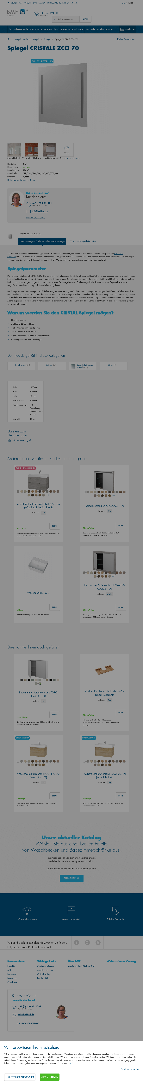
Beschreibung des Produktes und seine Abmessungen (43, 241)
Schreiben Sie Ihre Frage (28, 1023)
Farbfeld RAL (42, 978)
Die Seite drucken (127, 39)
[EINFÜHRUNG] (8, 3)
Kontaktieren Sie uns (35, 218)
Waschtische (90, 29)
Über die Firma (16, 3)
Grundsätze (12, 982)
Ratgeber (27, 3)
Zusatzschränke (36, 29)
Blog (35, 3)
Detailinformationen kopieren (21, 179)
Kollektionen (130, 29)
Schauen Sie (70, 878)
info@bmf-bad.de (40, 211)
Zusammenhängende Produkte (83, 241)
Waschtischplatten (51, 29)
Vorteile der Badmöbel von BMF (81, 966)
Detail (54, 526)
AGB (9, 970)
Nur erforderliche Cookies (20, 1077)
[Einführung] (8, 39)
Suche (85, 19)
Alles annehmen (49, 1077)
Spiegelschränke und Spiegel (72, 29)
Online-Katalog (43, 974)
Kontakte (74, 3)
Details (70, 1063)
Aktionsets (109, 29)
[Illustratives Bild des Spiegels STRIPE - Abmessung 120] (49, 150)
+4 (47, 765)
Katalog (42, 3)
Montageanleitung (21, 440)
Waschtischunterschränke (18, 29)
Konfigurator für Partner (58, 3)
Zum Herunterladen (45, 970)
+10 (47, 495)
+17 (113, 496)
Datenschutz (12, 978)
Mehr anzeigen (73, 158)
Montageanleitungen (45, 966)
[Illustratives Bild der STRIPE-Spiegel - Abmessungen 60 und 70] (14, 150)
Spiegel (47, 39)
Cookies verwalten (130, 1068)
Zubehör (100, 29)
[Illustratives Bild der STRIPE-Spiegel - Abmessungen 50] (31, 150)
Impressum (11, 974)
